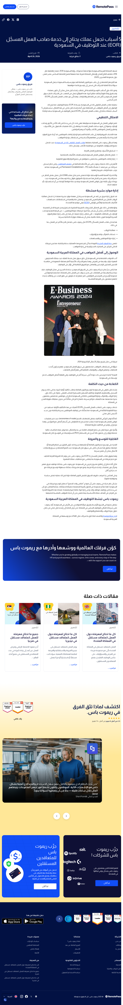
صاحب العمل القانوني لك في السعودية (70, 143)
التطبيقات (76, 953)
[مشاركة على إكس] (13, 19)
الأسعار (77, 949)
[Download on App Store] (12, 921)
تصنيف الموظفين (64, 164)
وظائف (118, 945)
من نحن (118, 941)
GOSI (86, 203)
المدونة (118, 965)
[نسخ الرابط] (3, 19)
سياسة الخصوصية (73, 969)
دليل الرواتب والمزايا (114, 969)
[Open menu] (116, 7)
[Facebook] (26, 996)
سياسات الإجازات (33, 941)
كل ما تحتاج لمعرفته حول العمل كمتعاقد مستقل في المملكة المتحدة (21, 966)
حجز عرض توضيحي (10, 6)
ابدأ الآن (109, 569)
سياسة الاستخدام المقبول (71, 972)
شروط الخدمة (75, 965)
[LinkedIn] (36, 996)
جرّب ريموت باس (18, 125)
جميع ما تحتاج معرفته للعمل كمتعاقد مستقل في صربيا (21, 972)
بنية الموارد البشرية (104, 243)
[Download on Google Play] (33, 921)
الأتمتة (37, 953)
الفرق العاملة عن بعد (72, 945)
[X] (31, 996)
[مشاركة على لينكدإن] (17, 19)
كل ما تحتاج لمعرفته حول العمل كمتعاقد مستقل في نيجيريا (21, 979)
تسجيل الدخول (23, 6)
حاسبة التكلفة (116, 972)
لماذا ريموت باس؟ (73, 941)
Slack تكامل (34, 949)
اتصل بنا (118, 949)
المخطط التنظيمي (32, 945)
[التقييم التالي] (56, 816)
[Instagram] (21, 996)
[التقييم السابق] (66, 816)
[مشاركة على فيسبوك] (8, 19)
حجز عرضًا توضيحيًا (110, 516)
